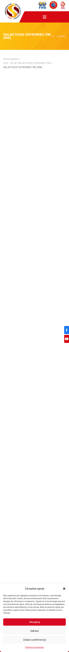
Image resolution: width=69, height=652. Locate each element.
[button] (64, 588)
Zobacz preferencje (34, 639)
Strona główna (10, 58)
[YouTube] (66, 339)
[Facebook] (66, 330)
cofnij (61, 36)
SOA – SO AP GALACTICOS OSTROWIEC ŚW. (27, 63)
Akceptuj (34, 622)
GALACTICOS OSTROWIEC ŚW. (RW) (22, 67)
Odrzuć (34, 630)
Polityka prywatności (34, 647)
